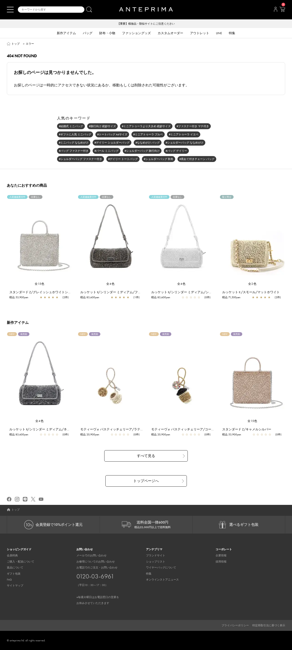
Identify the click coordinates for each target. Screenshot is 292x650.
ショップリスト (155, 561)
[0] (282, 11)
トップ (15, 44)
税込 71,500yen (231, 297)
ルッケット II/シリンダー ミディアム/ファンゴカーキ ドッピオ (125, 292)
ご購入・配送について (20, 561)
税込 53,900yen (18, 297)
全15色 (40, 284)
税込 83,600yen (89, 297)
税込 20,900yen (89, 434)
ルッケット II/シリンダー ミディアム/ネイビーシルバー (49, 429)
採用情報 (221, 561)
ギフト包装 (14, 573)
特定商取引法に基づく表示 (268, 625)
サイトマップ (15, 585)
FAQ (9, 579)
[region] (39, 238)
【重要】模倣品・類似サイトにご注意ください (146, 24)
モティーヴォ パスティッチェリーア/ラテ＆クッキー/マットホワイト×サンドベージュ (142, 429)
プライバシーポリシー (235, 625)
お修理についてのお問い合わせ (95, 561)
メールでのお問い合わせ (91, 555)
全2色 (252, 284)
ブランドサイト (155, 555)
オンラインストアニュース (162, 579)
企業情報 (221, 555)
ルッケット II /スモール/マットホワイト (251, 292)
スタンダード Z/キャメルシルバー (246, 429)
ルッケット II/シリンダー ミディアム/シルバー (184, 292)
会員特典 (12, 555)
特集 (148, 573)
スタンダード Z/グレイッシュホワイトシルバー (43, 292)
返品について (15, 567)
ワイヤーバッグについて (161, 567)
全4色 (110, 284)
